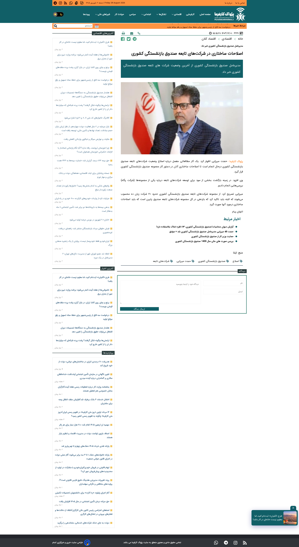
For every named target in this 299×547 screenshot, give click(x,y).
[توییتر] (129, 39)
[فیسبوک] (123, 39)
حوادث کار (120, 14)
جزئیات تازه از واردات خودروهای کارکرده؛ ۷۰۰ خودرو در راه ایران (82, 198)
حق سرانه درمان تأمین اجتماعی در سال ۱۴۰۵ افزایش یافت (84, 501)
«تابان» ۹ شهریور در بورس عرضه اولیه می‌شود (89, 220)
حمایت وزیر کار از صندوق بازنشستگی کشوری (212, 236)
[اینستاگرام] (235, 543)
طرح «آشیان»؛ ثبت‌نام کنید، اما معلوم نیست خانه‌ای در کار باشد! (267, 517)
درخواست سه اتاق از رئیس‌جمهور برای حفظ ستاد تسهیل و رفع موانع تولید (198, 26)
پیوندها (86, 14)
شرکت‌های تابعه (161, 261)
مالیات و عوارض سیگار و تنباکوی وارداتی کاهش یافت (86, 139)
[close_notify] (293, 508)
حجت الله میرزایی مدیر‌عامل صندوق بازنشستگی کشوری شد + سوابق (201, 232)
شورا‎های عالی (104, 14)
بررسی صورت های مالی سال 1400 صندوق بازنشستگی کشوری (204, 241)
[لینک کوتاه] (139, 33)
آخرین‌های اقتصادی (103, 33)
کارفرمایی (190, 14)
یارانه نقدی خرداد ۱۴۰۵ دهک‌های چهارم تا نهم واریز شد (85, 446)
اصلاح (236, 261)
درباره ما (229, 3)
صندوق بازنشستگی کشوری (211, 261)
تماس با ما (240, 3)
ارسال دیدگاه (139, 309)
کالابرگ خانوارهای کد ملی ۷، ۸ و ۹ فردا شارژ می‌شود (86, 118)
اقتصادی (177, 14)
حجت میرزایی (184, 261)
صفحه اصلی (205, 14)
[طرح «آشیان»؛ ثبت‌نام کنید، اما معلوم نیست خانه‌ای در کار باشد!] (290, 517)
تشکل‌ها (163, 14)
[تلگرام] (135, 39)
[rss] (65, 3)
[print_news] (123, 33)
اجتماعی (148, 14)
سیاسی (132, 14)
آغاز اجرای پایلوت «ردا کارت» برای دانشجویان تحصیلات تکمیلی (82, 492)
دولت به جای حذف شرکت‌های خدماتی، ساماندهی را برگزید (83, 523)
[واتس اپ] (216, 542)
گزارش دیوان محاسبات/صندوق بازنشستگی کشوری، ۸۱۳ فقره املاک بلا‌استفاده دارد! (194, 227)
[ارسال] (131, 33)
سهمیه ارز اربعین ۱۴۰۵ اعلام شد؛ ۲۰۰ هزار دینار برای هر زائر (84, 425)
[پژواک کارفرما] (229, 14)
